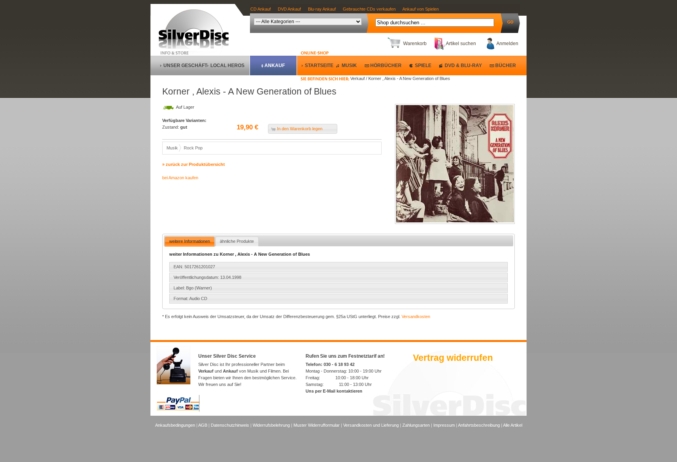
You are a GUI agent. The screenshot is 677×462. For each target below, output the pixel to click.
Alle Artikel (512, 425)
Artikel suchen (461, 43)
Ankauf (274, 65)
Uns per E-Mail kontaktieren (334, 391)
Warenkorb (415, 43)
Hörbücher (386, 65)
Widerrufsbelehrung (271, 425)
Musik (349, 65)
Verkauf (206, 371)
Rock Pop (193, 148)
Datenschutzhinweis (230, 425)
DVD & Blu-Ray (463, 65)
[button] (302, 129)
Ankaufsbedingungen (175, 425)
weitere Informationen (189, 241)
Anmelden (507, 43)
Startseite (319, 65)
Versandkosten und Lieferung (371, 425)
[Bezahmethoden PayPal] (178, 410)
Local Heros (227, 65)
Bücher (505, 65)
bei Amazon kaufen (180, 177)
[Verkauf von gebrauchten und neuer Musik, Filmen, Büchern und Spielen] (196, 47)
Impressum (444, 425)
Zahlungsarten (416, 425)
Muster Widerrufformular (316, 425)
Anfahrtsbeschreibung (479, 425)
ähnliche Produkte (237, 241)
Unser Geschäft (185, 65)
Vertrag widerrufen (453, 358)
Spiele (423, 65)
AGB (202, 425)
